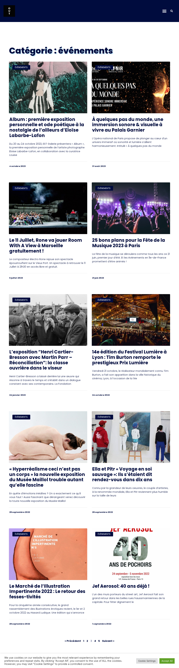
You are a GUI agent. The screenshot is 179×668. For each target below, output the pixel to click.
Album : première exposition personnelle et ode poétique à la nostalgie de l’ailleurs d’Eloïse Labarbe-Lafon (46, 127)
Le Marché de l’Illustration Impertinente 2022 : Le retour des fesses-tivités (47, 591)
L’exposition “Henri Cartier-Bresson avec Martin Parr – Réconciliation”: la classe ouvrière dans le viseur (41, 360)
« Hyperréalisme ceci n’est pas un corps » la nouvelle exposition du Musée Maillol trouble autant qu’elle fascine (47, 477)
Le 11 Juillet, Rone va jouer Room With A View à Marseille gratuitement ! (45, 245)
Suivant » (108, 641)
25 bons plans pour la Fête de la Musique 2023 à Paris (128, 243)
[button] (164, 11)
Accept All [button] (167, 660)
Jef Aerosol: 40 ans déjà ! (120, 586)
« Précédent (73, 641)
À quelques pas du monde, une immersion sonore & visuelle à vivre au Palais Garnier (127, 124)
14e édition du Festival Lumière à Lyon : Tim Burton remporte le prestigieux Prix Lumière (129, 357)
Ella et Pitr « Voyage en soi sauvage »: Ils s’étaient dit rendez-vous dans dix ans (122, 474)
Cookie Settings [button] (147, 660)
